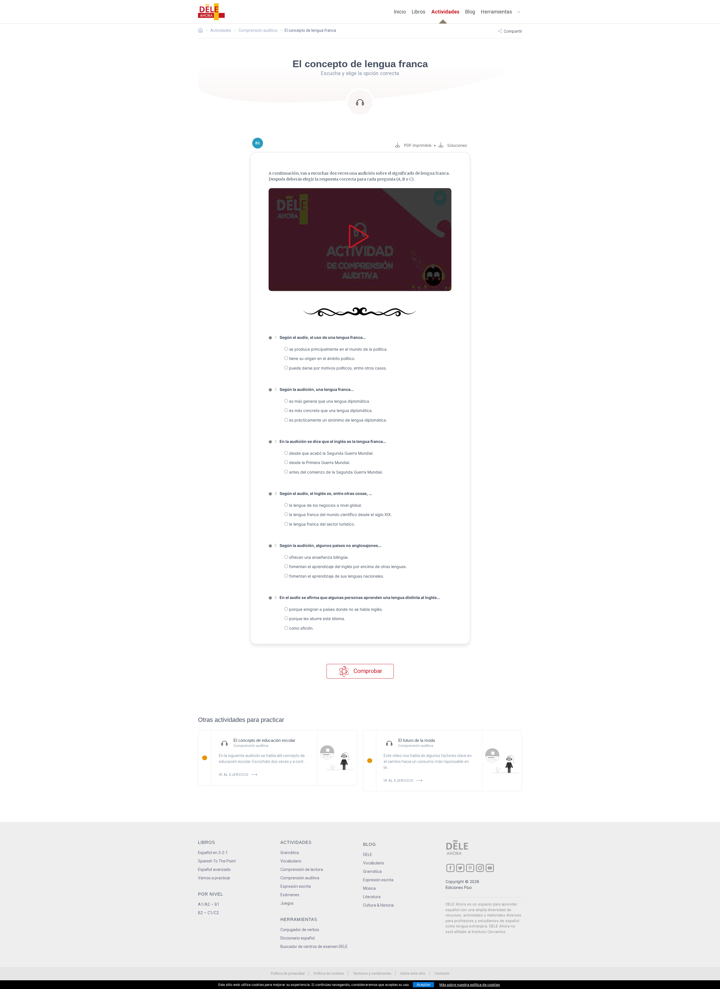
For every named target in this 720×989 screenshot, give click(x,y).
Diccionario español (297, 938)
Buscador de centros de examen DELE (314, 946)
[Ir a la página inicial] (202, 31)
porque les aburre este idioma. (316, 618)
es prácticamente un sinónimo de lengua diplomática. (337, 420)
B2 (200, 913)
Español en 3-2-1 (213, 852)
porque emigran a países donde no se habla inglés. (335, 609)
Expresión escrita (295, 886)
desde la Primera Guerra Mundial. (319, 462)
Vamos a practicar (214, 878)
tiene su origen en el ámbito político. (321, 358)
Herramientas (496, 12)
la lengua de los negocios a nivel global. (325, 505)
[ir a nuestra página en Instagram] (480, 868)
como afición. (301, 628)
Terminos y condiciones (372, 973)
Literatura (372, 897)
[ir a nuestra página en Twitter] (460, 868)
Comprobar (367, 671)
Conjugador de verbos (299, 929)
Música (369, 888)
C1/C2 (213, 913)
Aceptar (424, 984)
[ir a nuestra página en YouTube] (490, 868)
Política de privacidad (288, 973)
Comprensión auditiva (299, 878)
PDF (416, 145)
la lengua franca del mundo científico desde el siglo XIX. (340, 514)
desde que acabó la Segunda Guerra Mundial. (331, 453)
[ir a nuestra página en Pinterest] (470, 868)
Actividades (445, 12)
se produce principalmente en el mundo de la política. (338, 349)
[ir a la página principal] (211, 11)
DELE (367, 854)
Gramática (289, 852)
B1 (217, 904)
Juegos (287, 903)
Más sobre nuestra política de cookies (469, 985)
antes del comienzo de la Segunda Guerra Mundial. (335, 472)
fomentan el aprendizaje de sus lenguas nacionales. (336, 576)
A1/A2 (204, 904)
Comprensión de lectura (301, 869)
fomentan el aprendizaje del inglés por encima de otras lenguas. (347, 566)
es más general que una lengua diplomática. (329, 401)
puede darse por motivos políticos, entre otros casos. (337, 368)
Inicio (400, 12)
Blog (470, 12)
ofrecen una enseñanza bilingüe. (318, 557)
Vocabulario (291, 861)
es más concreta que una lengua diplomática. (330, 410)
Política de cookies (329, 973)
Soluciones (457, 145)
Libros (419, 12)
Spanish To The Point (217, 861)
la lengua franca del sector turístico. (321, 524)
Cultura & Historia (378, 905)
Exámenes (289, 895)
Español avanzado (214, 869)
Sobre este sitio (413, 973)
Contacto (442, 973)
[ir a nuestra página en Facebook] (450, 868)
